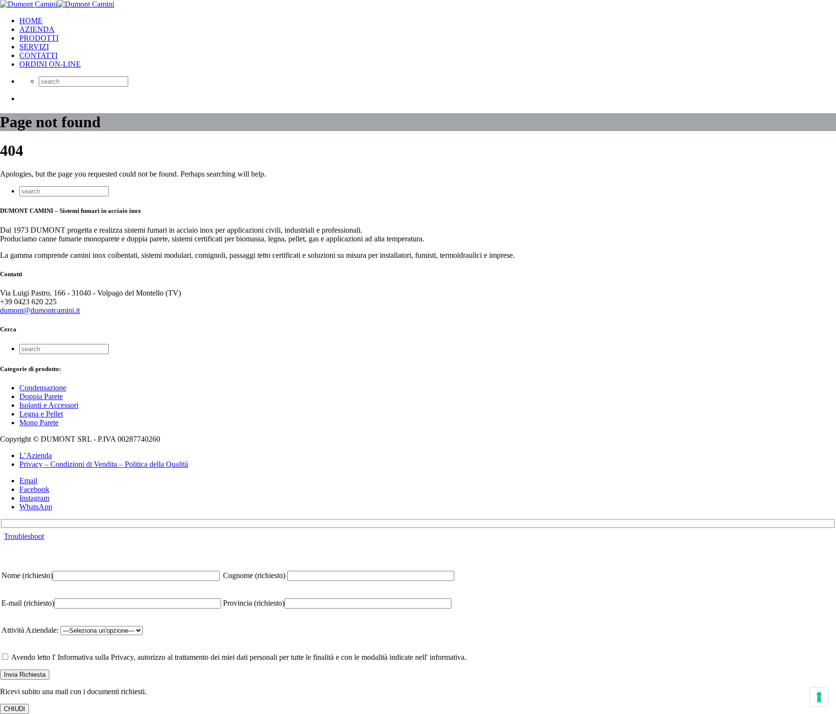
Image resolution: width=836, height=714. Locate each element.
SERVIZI (34, 47)
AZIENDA (37, 29)
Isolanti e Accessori (48, 405)
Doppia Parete (41, 396)
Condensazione (42, 388)
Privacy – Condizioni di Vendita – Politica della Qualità (103, 464)
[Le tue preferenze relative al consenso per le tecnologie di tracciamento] (819, 697)
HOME (31, 20)
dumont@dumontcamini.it (40, 310)
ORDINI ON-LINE (50, 64)
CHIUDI (14, 709)
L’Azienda (35, 455)
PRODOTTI (39, 38)
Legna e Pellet (41, 414)
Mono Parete (39, 422)
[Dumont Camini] (57, 4)
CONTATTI (38, 55)
